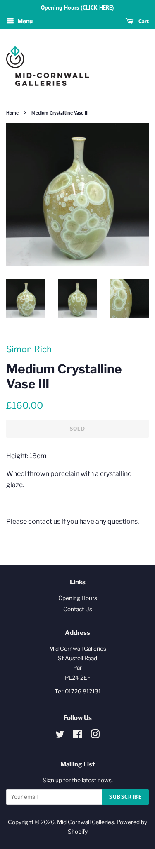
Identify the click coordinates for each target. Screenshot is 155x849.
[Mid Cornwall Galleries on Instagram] (95, 735)
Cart (143, 21)
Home (12, 113)
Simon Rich (29, 349)
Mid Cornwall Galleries (85, 822)
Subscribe (125, 796)
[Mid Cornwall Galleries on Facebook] (77, 735)
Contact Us (77, 609)
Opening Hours (77, 598)
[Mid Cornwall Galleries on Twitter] (59, 735)
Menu (24, 20)
